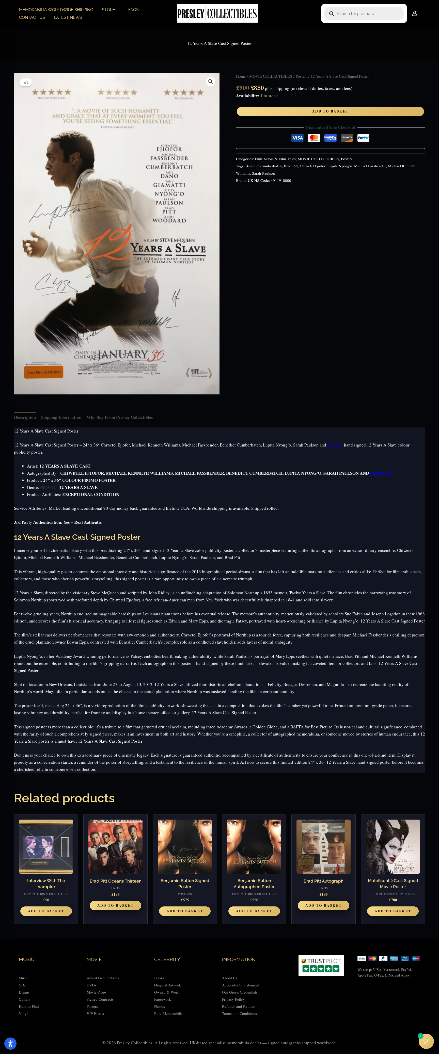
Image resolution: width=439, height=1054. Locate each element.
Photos (159, 1006)
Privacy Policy (233, 999)
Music (23, 977)
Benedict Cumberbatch (263, 165)
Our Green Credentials (240, 992)
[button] (210, 81)
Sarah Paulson (263, 173)
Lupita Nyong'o (339, 165)
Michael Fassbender (370, 165)
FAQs (133, 9)
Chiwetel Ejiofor (312, 165)
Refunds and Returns (238, 1006)
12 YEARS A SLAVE (78, 487)
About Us (229, 977)
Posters (301, 76)
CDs (22, 984)
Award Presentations (103, 977)
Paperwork (162, 999)
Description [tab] (25, 417)
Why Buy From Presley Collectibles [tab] (120, 417)
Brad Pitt (291, 165)
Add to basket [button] (46, 911)
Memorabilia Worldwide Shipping (56, 9)
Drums (24, 992)
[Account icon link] (414, 13)
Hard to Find (29, 1006)
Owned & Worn (166, 992)
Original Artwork (167, 984)
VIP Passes (95, 1013)
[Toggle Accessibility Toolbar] (10, 1043)
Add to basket (330, 111)
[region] (219, 1039)
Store (108, 9)
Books (159, 977)
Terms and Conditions (239, 1013)
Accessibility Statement (241, 984)
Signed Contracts (100, 999)
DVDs (91, 984)
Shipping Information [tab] (61, 417)
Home (241, 76)
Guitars (24, 999)
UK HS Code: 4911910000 (269, 180)
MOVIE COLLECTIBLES (270, 76)
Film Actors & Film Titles (275, 158)
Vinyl (23, 1013)
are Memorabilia (170, 1013)
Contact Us (32, 17)
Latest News (68, 17)
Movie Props (96, 992)
